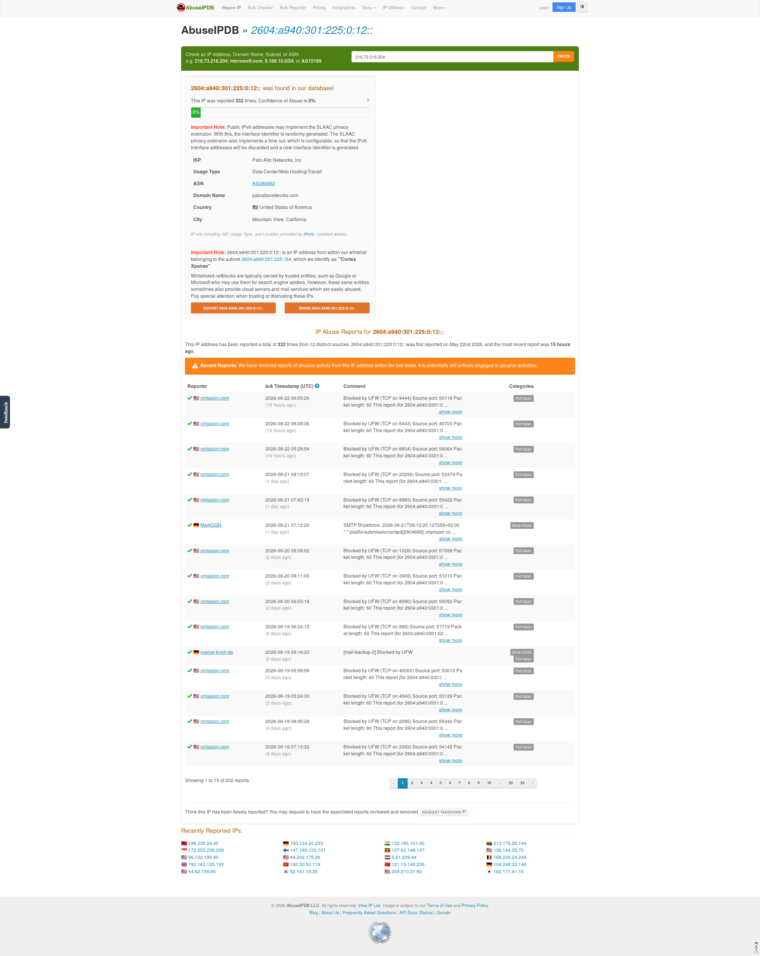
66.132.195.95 (203, 857)
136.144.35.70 (508, 849)
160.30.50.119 (305, 864)
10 (489, 782)
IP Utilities (392, 7)
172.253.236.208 (206, 849)
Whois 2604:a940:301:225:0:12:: (327, 308)
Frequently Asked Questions (369, 912)
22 (511, 782)
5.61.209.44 (404, 857)
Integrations (344, 7)
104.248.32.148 (509, 864)
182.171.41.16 (508, 871)
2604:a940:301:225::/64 (266, 259)
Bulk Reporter (293, 7)
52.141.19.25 (304, 871)
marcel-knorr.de (216, 652)
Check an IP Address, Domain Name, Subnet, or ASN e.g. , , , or (254, 57)
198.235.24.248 (509, 857)
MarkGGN (210, 524)
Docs (367, 7)
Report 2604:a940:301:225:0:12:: (233, 308)
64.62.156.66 (202, 871)
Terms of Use (439, 905)
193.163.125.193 (206, 864)
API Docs (408, 912)
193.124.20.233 (306, 843)
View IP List (369, 905)
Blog (313, 912)
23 (522, 782)
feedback (6, 412)
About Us (330, 912)
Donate (444, 912)
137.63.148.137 (408, 849)
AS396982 (263, 183)
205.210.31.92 (407, 871)
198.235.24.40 (203, 843)
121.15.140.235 (408, 864)
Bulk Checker (260, 7)
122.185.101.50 (408, 843)
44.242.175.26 (305, 857)
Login (544, 7)
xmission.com (214, 397)
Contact (418, 7)
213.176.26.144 (509, 843)
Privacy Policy (475, 905)
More (438, 7)
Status (426, 912)
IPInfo (308, 234)
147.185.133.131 (308, 849)
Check (563, 56)
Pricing (319, 7)
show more (450, 411)
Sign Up (564, 7)
